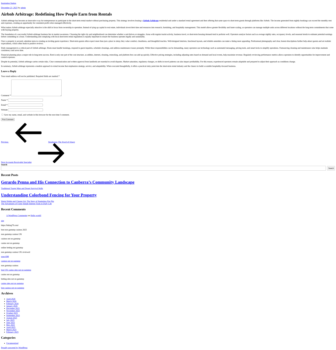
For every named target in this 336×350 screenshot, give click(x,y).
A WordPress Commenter (16, 215)
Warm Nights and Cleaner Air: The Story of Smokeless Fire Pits (27, 201)
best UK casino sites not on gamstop (16, 270)
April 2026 (10, 299)
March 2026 (11, 301)
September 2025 (13, 315)
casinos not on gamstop (10, 261)
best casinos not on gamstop (12, 288)
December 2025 (13, 308)
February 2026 (12, 304)
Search (4, 164)
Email (4, 105)
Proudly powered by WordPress (14, 348)
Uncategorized (12, 343)
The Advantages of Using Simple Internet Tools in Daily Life (26, 204)
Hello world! (36, 215)
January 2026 (11, 306)
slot (2, 221)
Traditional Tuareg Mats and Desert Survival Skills (22, 188)
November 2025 (13, 311)
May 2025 (10, 325)
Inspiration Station (8, 3)
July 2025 (10, 320)
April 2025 (10, 327)
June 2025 (10, 322)
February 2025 (12, 332)
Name (4, 100)
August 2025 (11, 318)
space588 (5, 256)
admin (23, 8)
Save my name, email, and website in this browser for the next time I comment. (36, 115)
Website (4, 110)
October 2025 (12, 313)
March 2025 (11, 330)
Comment (6, 95)
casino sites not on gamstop (12, 283)
